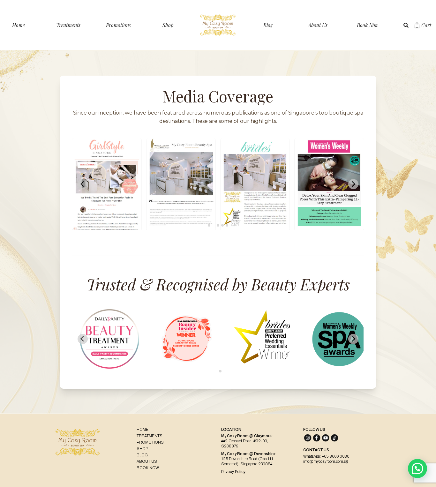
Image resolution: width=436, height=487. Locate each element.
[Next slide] (353, 184)
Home (18, 25)
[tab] (209, 225)
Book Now (368, 25)
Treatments (68, 25)
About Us (317, 25)
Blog (268, 25)
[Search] (406, 25)
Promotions (118, 25)
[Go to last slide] (83, 339)
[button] (417, 468)
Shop (168, 25)
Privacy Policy (233, 471)
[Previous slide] (83, 184)
